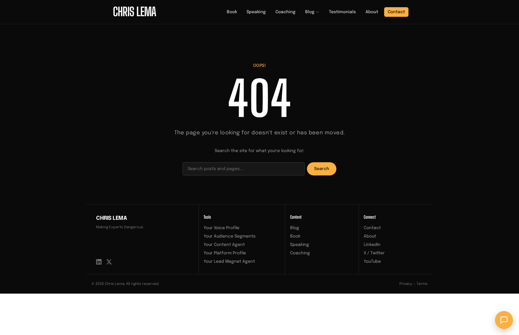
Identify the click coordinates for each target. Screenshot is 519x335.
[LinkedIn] (99, 262)
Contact (396, 12)
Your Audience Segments (230, 236)
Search (321, 169)
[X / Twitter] (109, 262)
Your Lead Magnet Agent (229, 261)
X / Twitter (374, 253)
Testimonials (342, 12)
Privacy (405, 284)
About (372, 12)
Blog (309, 12)
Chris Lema (111, 218)
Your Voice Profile (221, 228)
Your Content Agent (224, 245)
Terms (422, 284)
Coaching (285, 12)
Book (232, 12)
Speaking (256, 12)
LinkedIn (372, 245)
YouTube (372, 261)
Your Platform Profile (225, 253)
